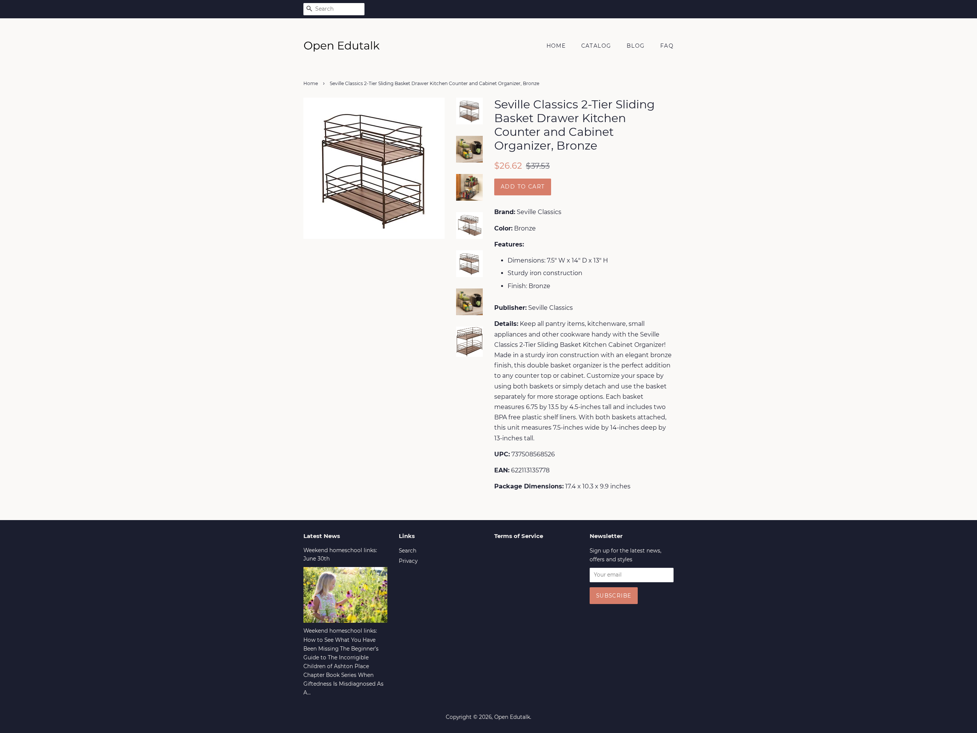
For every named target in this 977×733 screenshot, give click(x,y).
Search (407, 551)
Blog (636, 45)
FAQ (667, 45)
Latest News (321, 536)
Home (556, 45)
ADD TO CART (523, 186)
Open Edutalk (512, 717)
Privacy (408, 561)
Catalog (596, 45)
